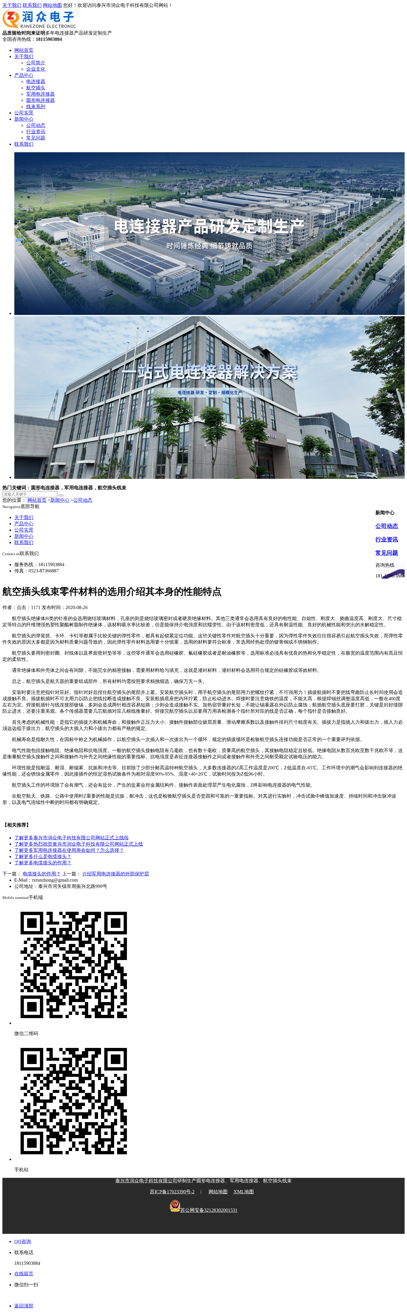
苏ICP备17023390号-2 (172, 1191)
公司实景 (23, 112)
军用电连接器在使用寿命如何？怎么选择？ (69, 850)
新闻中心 (23, 119)
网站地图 (52, 5)
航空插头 (35, 87)
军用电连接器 (40, 94)
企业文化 (35, 69)
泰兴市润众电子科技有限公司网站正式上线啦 (71, 837)
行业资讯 (35, 131)
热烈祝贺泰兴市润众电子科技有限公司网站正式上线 (78, 844)
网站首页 (23, 50)
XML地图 (244, 1191)
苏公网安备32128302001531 (208, 1210)
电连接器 (35, 81)
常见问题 (35, 137)
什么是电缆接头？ (43, 856)
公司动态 (35, 125)
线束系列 (35, 106)
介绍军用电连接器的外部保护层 (115, 873)
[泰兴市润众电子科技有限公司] (39, 27)
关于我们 (11, 5)
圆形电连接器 (40, 100)
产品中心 (23, 75)
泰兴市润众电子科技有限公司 (146, 1180)
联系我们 (32, 5)
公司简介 (35, 62)
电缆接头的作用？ (43, 862)
